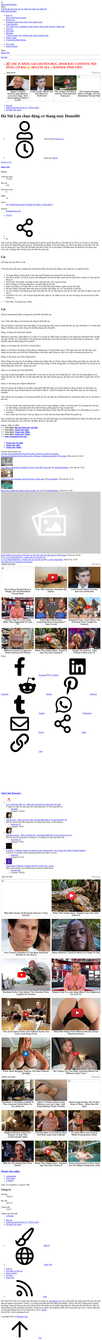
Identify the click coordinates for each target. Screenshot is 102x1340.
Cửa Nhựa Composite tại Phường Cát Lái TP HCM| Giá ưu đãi (26, 467)
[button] (3, 7)
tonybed (63, 456)
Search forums (20, 18)
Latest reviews (33, 26)
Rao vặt (9, 15)
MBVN (46, 1245)
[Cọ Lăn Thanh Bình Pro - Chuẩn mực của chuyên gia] (23, 557)
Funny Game (11, 38)
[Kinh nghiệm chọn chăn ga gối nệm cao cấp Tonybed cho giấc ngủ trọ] (51, 553)
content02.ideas (52, 490)
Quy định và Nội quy (14, 1271)
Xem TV (9, 29)
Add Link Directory (11, 793)
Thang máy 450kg (22, 434)
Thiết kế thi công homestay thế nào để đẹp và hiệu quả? (23, 479)
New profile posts (35, 22)
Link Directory (12, 24)
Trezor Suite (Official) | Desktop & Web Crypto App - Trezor (30, 866)
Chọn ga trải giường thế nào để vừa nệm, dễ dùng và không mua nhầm (29, 456)
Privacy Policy (11, 1273)
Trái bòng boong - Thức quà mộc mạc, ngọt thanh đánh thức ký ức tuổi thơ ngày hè (39, 835)
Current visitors (12, 35)
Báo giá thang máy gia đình (26, 427)
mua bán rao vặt (55, 1301)
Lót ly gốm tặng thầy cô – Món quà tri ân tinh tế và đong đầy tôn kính (33, 804)
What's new (10, 20)
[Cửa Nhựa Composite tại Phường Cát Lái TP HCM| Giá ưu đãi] (7, 465)
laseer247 (14, 855)
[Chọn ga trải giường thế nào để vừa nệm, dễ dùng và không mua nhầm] (30, 454)
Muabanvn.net (22, 1317)
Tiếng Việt (47, 1265)
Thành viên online (10, 1171)
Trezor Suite (16, 870)
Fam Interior (53, 479)
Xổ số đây (10, 31)
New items (10, 26)
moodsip (14, 809)
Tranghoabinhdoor (61, 467)
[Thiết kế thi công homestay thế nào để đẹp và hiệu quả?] (7, 477)
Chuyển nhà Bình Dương (16, 40)
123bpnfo (10, 1181)
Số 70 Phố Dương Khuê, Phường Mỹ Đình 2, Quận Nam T (29, 205)
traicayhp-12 (16, 824)
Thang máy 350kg (22, 432)
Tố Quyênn (10, 1178)
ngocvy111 (59, 139)
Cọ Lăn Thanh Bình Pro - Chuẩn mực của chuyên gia (22, 560)
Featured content (12, 22)
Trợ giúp (9, 1275)
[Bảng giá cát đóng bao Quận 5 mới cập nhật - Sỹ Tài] (7, 488)
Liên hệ (9, 1269)
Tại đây (44, 1310)
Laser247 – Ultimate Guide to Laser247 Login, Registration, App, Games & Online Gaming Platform (46, 850)
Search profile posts (40, 35)
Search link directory (48, 26)
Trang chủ (10, 1278)
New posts (10, 18)
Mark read (60, 26)
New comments (21, 26)
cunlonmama (11, 1176)
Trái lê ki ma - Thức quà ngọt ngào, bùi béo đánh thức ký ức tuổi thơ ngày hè (36, 820)
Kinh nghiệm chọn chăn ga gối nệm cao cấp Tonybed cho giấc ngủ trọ (28, 555)
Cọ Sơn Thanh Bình (55, 560)
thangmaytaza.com (13, 211)
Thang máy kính (22, 430)
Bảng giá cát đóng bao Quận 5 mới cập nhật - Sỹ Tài (21, 490)
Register (4, 57)
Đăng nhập (5, 53)
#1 (7, 238)
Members (9, 33)
